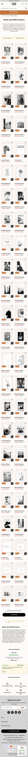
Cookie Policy (21, 735)
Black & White (14, 15)
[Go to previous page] (6, 621)
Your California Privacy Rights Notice (14, 737)
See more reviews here (14, 677)
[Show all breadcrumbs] (2, 15)
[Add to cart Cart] (12, 58)
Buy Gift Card (15, 731)
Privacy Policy (4, 742)
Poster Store (17, 753)
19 (19, 621)
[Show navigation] (2, 4)
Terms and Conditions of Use (10, 735)
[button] (22, 751)
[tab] (22, 4)
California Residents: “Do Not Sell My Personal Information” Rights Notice (14, 740)
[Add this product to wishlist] (12, 44)
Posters (7, 15)
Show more (14, 614)
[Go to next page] (22, 621)
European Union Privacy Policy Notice (18, 742)
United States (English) (14, 750)
